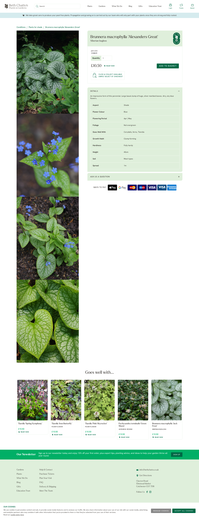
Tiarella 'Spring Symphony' (30, 424)
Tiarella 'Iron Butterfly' (62, 424)
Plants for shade (35, 27)
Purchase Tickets (46, 474)
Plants (89, 6)
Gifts (140, 6)
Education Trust (155, 6)
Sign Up (176, 455)
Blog (130, 6)
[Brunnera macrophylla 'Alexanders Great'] (48, 72)
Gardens (102, 6)
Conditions (21, 27)
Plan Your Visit (45, 478)
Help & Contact (46, 470)
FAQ (41, 483)
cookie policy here (17, 515)
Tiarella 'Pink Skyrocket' (96, 424)
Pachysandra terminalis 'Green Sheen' (132, 425)
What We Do (117, 6)
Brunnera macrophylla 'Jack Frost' (164, 425)
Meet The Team (46, 491)
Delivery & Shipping (47, 487)
